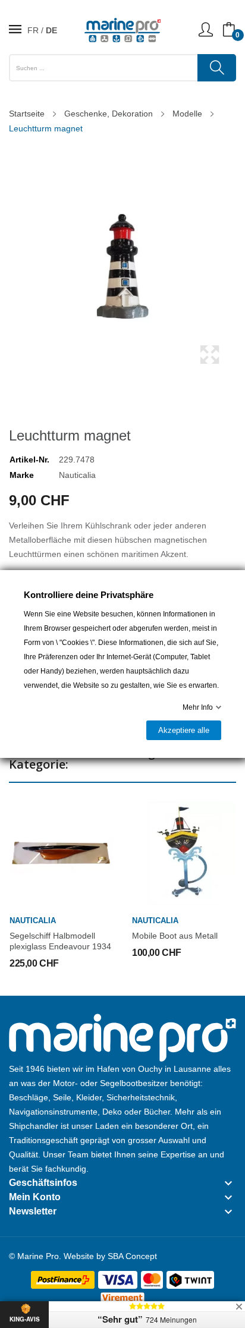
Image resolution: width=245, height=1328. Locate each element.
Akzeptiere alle (183, 730)
